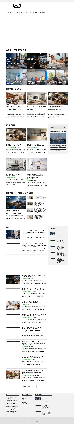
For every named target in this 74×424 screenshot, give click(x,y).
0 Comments (58, 139)
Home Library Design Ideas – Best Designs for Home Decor (58, 146)
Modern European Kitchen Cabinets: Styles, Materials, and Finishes (36, 144)
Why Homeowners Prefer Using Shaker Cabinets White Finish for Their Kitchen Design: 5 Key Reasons (36, 175)
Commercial (25, 233)
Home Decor (20, 12)
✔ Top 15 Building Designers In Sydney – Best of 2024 (61, 260)
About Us (25, 398)
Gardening (42, 12)
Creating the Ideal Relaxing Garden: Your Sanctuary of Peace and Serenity (33, 343)
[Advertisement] (48, 6)
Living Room (30, 375)
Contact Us (25, 399)
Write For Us (25, 401)
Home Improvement (32, 12)
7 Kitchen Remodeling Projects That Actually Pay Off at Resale (56, 108)
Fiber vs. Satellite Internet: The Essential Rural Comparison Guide (14, 212)
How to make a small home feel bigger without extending (36, 108)
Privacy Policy (26, 403)
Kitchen (13, 147)
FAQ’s (24, 402)
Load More (26, 386)
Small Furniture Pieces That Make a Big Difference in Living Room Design (15, 108)
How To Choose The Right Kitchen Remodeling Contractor (15, 174)
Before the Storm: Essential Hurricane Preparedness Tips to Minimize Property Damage (40, 210)
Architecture (11, 12)
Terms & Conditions (27, 405)
